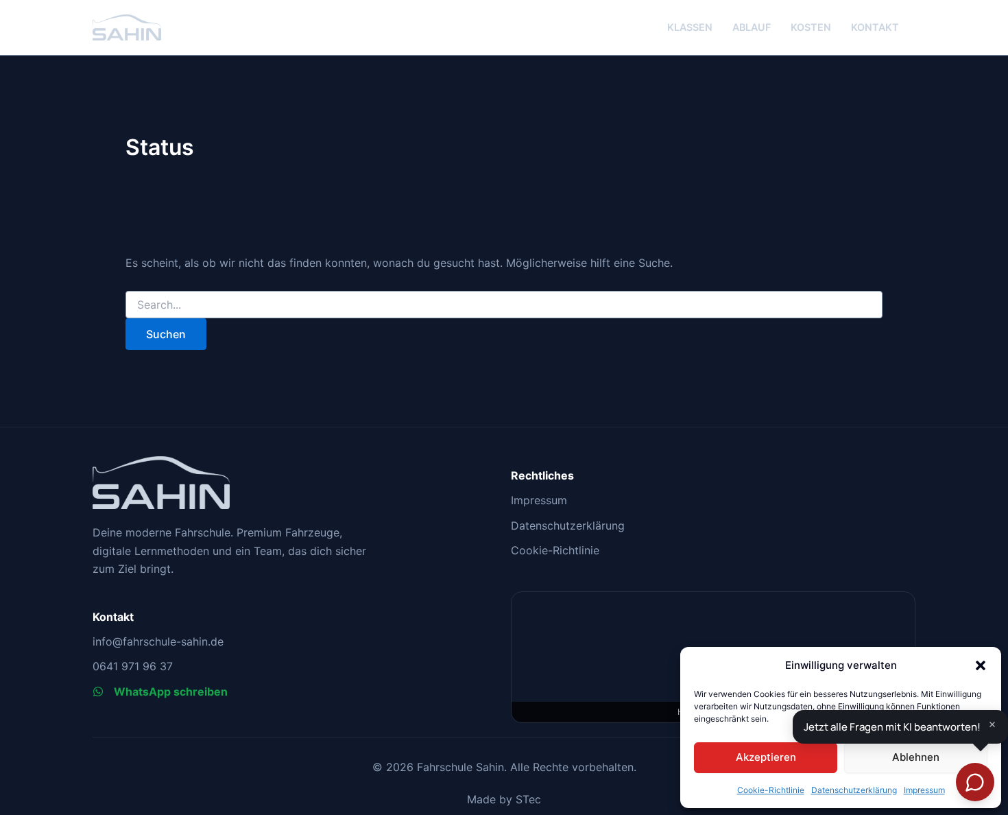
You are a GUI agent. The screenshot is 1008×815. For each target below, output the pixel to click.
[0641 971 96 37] (133, 666)
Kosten (811, 27)
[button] (980, 665)
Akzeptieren (766, 757)
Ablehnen (915, 757)
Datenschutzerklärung (854, 790)
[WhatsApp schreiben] (160, 691)
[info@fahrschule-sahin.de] (158, 641)
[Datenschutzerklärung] (568, 525)
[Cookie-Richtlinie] (555, 550)
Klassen (689, 27)
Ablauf (751, 27)
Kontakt (875, 27)
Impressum (924, 790)
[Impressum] (539, 500)
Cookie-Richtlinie (770, 790)
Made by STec (504, 799)
